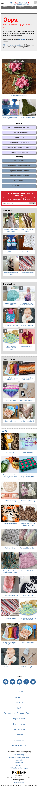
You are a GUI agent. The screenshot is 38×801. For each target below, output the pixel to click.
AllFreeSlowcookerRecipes (19, 768)
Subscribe (19, 735)
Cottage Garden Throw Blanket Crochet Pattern (10, 571)
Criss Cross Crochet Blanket (11, 303)
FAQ (19, 708)
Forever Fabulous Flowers (19, 95)
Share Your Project (19, 729)
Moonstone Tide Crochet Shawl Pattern (27, 303)
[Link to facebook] (5, 682)
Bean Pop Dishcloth (11, 421)
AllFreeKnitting (19, 755)
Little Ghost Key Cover (27, 400)
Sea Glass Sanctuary (10, 501)
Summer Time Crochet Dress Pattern (11, 230)
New (3, 431)
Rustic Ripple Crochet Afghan (27, 230)
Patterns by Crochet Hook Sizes (19, 148)
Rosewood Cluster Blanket (28, 548)
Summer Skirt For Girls (28, 571)
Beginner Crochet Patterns (19, 171)
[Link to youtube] (33, 682)
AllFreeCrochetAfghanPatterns (19, 757)
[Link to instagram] (26, 682)
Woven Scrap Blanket (27, 273)
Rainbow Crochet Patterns (19, 176)
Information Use (25, 199)
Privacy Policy (16, 199)
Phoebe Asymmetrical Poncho (11, 273)
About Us (19, 692)
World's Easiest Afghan (28, 117)
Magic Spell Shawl (11, 400)
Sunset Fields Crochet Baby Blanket (11, 378)
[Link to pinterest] (19, 682)
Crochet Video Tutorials (19, 153)
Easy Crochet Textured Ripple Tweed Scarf (28, 524)
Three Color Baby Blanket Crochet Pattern (11, 348)
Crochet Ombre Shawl (27, 421)
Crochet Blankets (19, 161)
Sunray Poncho (27, 252)
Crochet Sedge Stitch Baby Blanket (27, 378)
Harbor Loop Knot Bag (28, 501)
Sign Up (32, 203)
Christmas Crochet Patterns (19, 166)
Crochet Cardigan (28, 452)
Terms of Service (19, 745)
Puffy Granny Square (10, 548)
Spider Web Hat (28, 595)
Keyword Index (19, 719)
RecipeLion (19, 763)
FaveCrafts (19, 760)
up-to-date (22, 39)
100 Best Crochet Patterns (19, 142)
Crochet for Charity (19, 137)
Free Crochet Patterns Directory (19, 127)
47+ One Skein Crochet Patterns (10, 118)
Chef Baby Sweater (27, 325)
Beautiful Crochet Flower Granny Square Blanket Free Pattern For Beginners (28, 476)
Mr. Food (19, 765)
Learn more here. (19, 782)
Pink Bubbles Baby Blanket (10, 595)
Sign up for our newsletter (12, 45)
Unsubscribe (19, 740)
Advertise (19, 697)
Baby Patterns (19, 181)
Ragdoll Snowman (11, 252)
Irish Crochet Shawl (27, 346)
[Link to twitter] (12, 682)
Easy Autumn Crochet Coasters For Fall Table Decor (10, 476)
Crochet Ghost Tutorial (10, 524)
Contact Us (19, 702)
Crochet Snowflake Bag (11, 325)
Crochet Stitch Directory (19, 132)
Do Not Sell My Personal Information (19, 713)
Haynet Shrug (10, 452)
